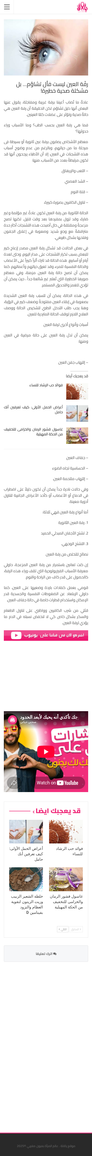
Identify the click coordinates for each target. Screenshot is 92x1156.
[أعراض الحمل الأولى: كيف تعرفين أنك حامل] (77, 413)
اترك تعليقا (44, 954)
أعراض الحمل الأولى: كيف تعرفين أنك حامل (33, 409)
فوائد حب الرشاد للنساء (46, 385)
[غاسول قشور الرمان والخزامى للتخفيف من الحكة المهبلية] (77, 435)
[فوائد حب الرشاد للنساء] (77, 391)
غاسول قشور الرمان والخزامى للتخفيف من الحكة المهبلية (33, 431)
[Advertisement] (50, 1044)
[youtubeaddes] (46, 635)
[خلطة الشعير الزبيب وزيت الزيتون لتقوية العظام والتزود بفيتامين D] (26, 879)
